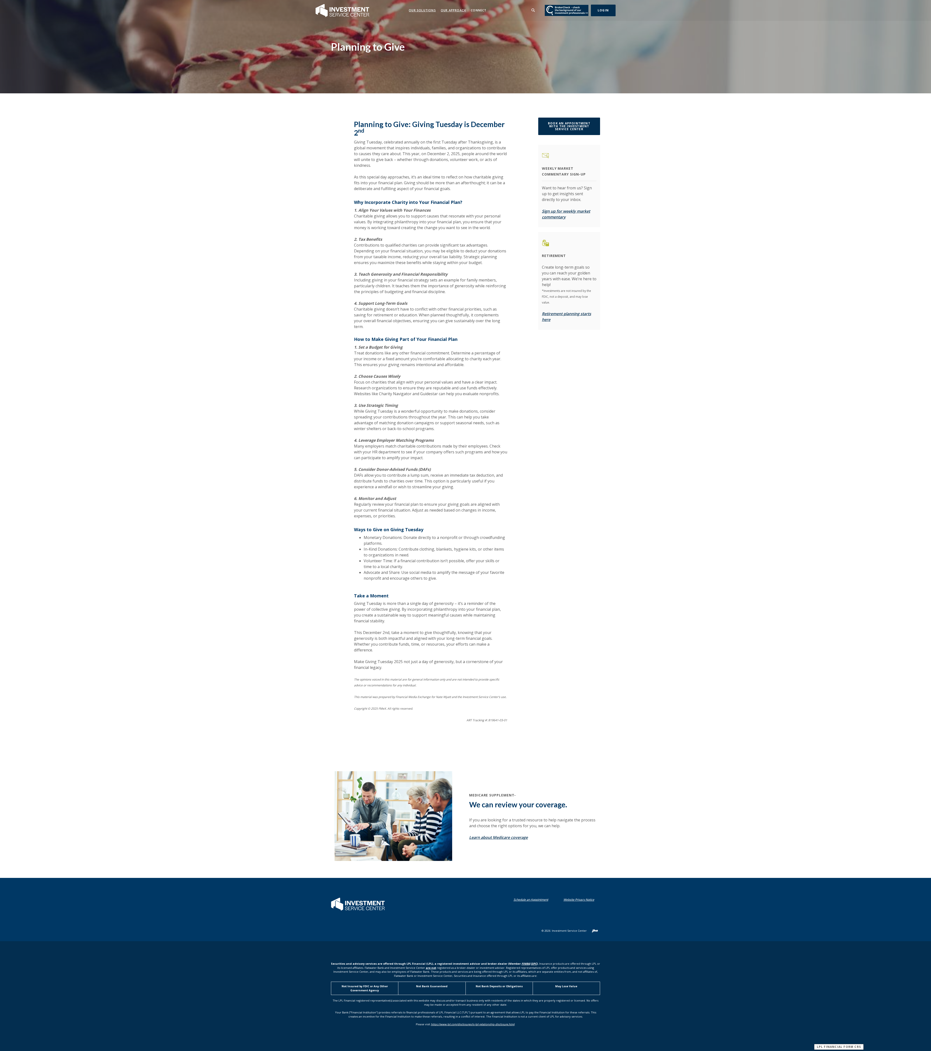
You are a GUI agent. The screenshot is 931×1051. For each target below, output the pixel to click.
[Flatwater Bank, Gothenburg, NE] (342, 10)
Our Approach (453, 10)
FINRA (526, 963)
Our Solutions (422, 10)
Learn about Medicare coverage (498, 837)
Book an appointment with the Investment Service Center (574, 126)
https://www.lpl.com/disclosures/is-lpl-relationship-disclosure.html (472, 1024)
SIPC (534, 963)
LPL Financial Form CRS (840, 1046)
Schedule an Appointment (532, 900)
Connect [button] (478, 10)
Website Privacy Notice (579, 900)
